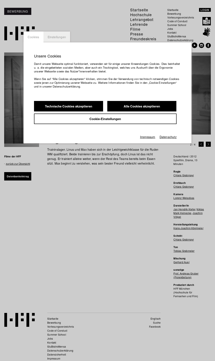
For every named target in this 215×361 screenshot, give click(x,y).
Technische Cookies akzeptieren (68, 106)
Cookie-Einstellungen (105, 118)
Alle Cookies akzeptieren (142, 106)
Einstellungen (57, 37)
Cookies (33, 37)
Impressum (147, 137)
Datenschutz (168, 137)
